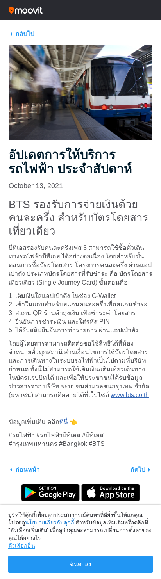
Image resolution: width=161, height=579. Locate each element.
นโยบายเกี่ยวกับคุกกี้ (49, 522)
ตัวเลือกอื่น (21, 546)
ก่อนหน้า (28, 469)
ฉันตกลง (80, 564)
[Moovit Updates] (80, 10)
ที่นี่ (63, 422)
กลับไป (25, 33)
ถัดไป (138, 469)
